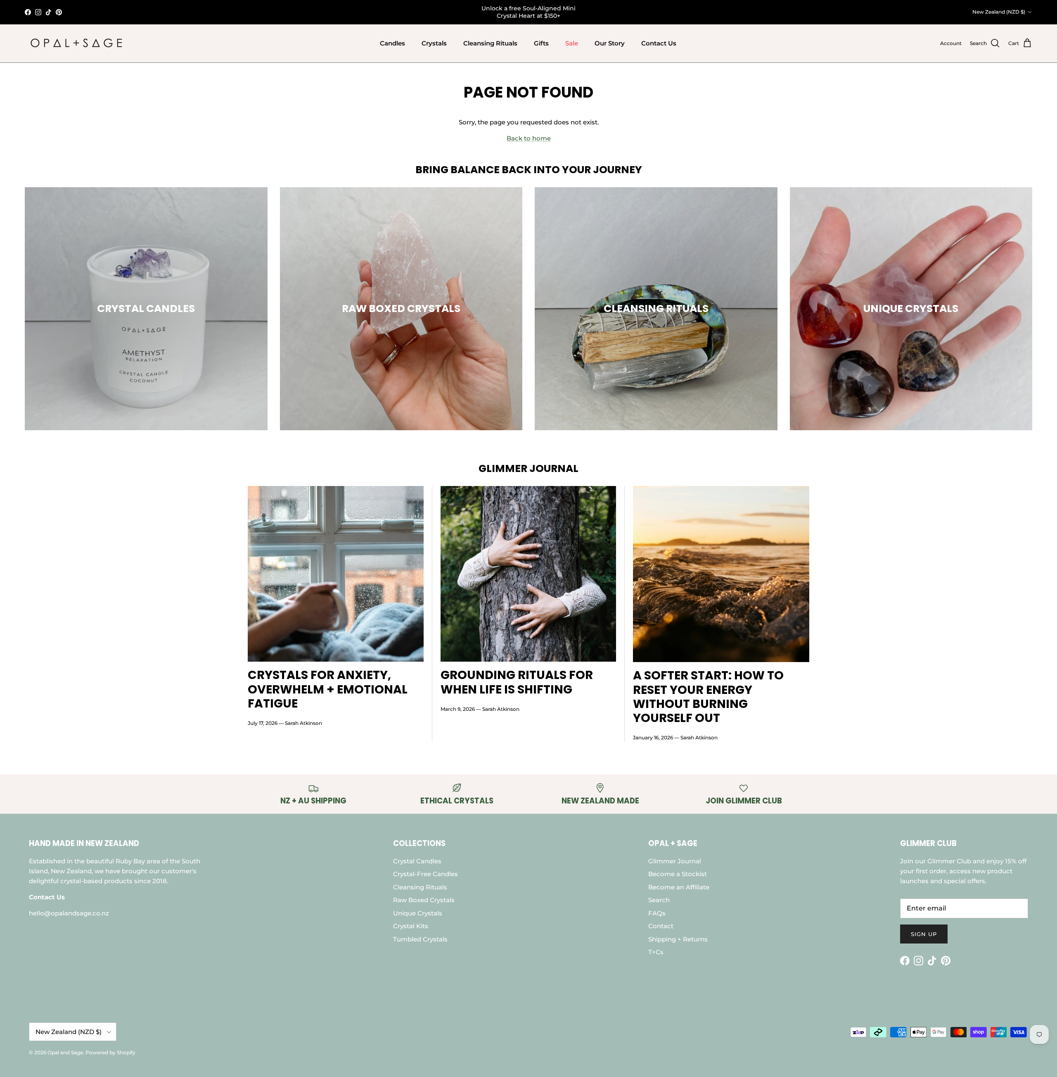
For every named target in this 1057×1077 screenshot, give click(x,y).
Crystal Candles (417, 861)
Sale (571, 43)
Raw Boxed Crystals (424, 900)
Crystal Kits (410, 926)
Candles (392, 43)
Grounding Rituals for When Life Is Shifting (517, 682)
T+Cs (656, 952)
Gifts (541, 43)
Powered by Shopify (110, 1052)
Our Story (610, 43)
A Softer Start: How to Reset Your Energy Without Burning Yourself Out (708, 696)
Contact (660, 926)
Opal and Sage (65, 1052)
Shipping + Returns (678, 939)
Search (659, 900)
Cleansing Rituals (490, 43)
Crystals (434, 43)
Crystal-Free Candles (425, 874)
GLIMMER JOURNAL (528, 468)
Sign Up (924, 934)
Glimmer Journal (674, 861)
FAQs (657, 913)
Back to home (529, 138)
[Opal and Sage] (76, 43)
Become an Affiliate (678, 887)
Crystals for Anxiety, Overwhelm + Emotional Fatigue (328, 689)
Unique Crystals (417, 913)
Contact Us (658, 43)
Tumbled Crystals (420, 939)
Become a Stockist (677, 874)
